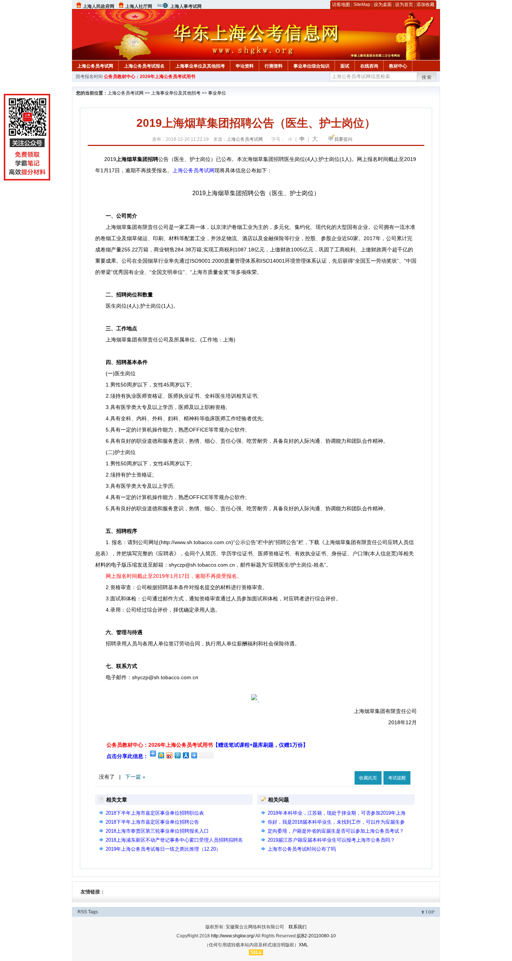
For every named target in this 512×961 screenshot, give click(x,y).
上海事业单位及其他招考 (200, 66)
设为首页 (404, 4)
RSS (82, 911)
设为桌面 (383, 4)
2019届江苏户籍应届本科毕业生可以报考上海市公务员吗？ (331, 840)
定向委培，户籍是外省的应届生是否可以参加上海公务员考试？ (336, 831)
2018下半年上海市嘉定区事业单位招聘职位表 (155, 813)
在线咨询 (369, 66)
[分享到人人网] (185, 755)
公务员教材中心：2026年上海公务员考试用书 (149, 76)
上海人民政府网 (98, 6)
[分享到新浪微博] (169, 755)
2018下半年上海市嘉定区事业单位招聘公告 (152, 822)
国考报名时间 (89, 76)
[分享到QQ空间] (161, 755)
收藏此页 (368, 778)
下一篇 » (135, 777)
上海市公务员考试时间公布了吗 (302, 849)
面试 (344, 66)
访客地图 (341, 4)
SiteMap (361, 4)
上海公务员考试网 (95, 66)
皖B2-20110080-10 (316, 935)
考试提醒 (397, 778)
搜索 (427, 77)
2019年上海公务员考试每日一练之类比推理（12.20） (163, 849)
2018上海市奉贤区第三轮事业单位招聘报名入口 (157, 831)
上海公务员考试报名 (144, 66)
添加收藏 (425, 4)
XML (303, 944)
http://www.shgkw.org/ (233, 935)
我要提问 (343, 139)
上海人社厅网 (138, 6)
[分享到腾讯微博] (177, 755)
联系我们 (298, 926)
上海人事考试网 (186, 6)
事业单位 (217, 93)
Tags (93, 911)
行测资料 (274, 66)
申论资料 (245, 66)
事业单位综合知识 (311, 66)
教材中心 (398, 66)
